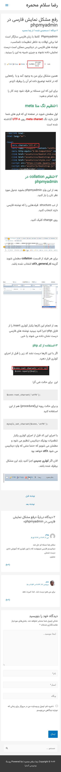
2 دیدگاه (54, 30)
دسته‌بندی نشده (42, 30)
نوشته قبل (30, 496)
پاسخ (8, 564)
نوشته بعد (30, 504)
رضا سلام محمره (42, 5)
